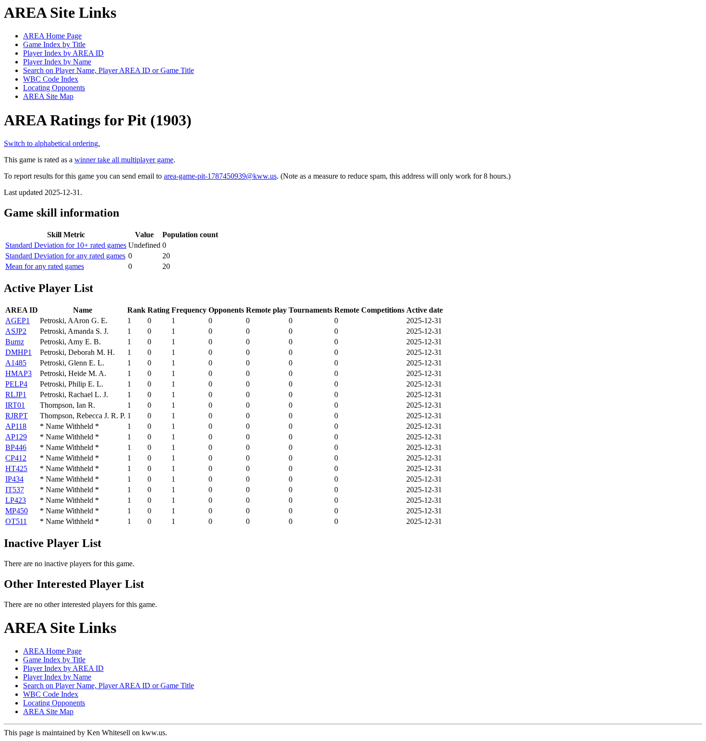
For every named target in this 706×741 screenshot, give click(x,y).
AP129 (16, 437)
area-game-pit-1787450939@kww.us (220, 176)
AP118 (15, 426)
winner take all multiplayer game (123, 160)
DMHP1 (18, 352)
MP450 (16, 511)
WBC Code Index (50, 79)
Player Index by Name (57, 62)
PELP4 (16, 384)
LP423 (15, 500)
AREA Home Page (52, 36)
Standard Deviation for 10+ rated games (65, 245)
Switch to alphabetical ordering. (52, 143)
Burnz (14, 342)
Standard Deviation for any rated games (65, 256)
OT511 (16, 521)
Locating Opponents (54, 88)
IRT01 (15, 405)
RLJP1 (15, 394)
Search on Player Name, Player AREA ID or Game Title (108, 70)
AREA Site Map (48, 96)
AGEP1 (17, 320)
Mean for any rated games (44, 266)
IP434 (14, 479)
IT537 (14, 490)
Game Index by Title (54, 44)
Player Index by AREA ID (63, 53)
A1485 (15, 363)
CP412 (15, 458)
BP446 (15, 447)
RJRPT (16, 416)
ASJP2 (15, 331)
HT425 (16, 468)
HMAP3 (18, 373)
